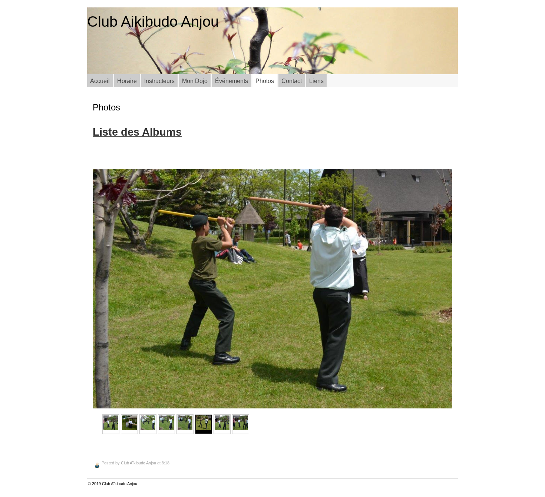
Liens (316, 81)
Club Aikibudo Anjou (153, 21)
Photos (264, 81)
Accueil (100, 81)
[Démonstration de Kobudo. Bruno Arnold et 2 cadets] (147, 424)
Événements (231, 81)
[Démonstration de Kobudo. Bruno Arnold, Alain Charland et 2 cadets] (110, 424)
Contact (291, 81)
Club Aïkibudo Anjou (138, 463)
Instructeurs (159, 81)
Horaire (127, 81)
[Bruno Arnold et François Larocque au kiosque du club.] (129, 424)
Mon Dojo (195, 81)
